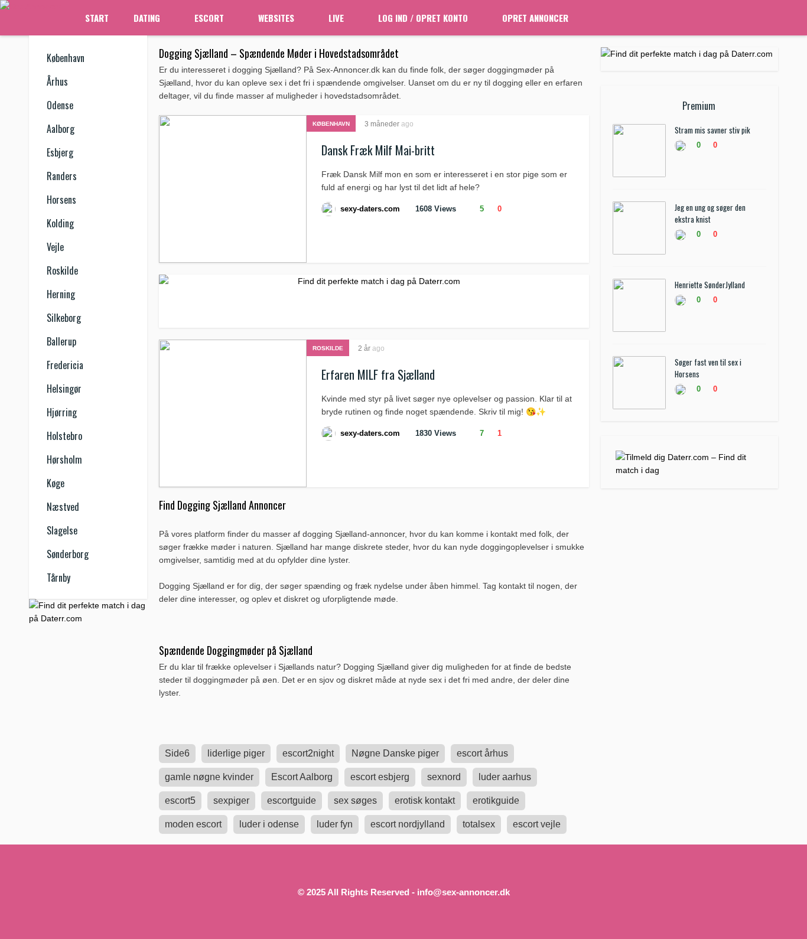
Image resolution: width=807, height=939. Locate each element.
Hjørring (62, 412)
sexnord (444, 777)
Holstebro (64, 436)
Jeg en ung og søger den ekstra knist (710, 213)
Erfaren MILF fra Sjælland (378, 374)
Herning (61, 294)
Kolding (60, 223)
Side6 (177, 753)
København (65, 58)
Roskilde (62, 270)
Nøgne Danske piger (395, 753)
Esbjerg (60, 152)
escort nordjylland (407, 824)
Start (97, 17)
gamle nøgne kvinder (209, 777)
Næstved (63, 507)
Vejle (55, 247)
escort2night (308, 753)
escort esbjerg (379, 777)
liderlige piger (236, 753)
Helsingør (64, 389)
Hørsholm (64, 459)
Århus (57, 81)
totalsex (479, 824)
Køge (55, 483)
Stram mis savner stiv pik (712, 130)
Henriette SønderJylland (710, 285)
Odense (60, 105)
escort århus (482, 753)
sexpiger (231, 800)
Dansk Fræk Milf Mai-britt (378, 150)
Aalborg (60, 129)
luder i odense (269, 824)
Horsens (61, 200)
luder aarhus (505, 777)
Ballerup (61, 341)
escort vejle (537, 824)
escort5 (180, 800)
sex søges (355, 800)
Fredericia (65, 365)
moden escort (193, 824)
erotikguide (496, 800)
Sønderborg (68, 554)
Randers (62, 176)
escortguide (291, 800)
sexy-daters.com (370, 208)
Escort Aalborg (302, 777)
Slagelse (62, 530)
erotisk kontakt (425, 800)
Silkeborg (64, 318)
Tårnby (58, 577)
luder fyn (335, 824)
